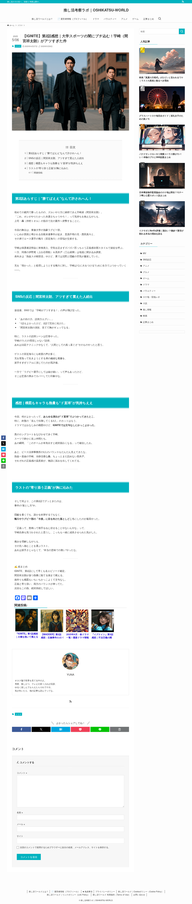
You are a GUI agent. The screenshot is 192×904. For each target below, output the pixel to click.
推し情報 (147, 309)
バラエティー (149, 290)
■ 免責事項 (87, 891)
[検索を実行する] (182, 31)
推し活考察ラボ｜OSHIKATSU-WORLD (96, 10)
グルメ (146, 271)
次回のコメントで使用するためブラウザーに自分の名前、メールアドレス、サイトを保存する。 (65, 847)
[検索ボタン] (159, 18)
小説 (145, 303)
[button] (21, 729)
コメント (22, 772)
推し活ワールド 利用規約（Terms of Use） (111, 894)
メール (21, 824)
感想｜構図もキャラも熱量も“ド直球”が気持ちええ (55, 163)
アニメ (146, 265)
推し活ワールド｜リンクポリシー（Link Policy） (68, 894)
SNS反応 (147, 259)
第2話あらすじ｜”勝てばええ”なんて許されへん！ (55, 153)
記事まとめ (148, 321)
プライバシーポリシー (105, 891)
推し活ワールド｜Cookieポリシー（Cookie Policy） (140, 891)
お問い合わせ (139, 894)
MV (144, 253)
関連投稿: (38, 172)
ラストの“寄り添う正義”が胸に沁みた (48, 168)
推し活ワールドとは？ (38, 891)
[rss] (183, 1)
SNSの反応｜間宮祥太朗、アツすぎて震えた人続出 (56, 158)
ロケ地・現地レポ (151, 296)
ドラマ (17, 46)
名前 (20, 812)
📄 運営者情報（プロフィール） (65, 891)
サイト (20, 835)
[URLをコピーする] (119, 729)
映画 (145, 315)
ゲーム (146, 278)
